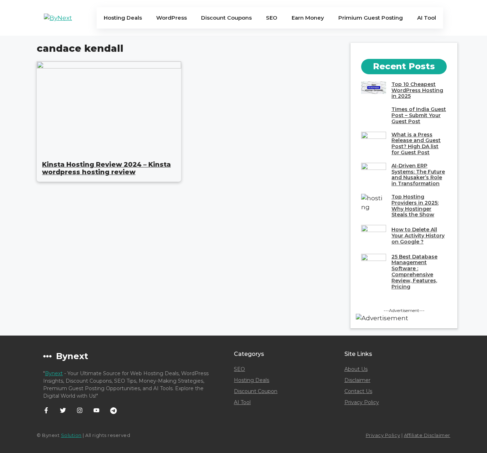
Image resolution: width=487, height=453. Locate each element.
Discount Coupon (255, 391)
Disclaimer (357, 380)
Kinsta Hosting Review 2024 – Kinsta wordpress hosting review (106, 168)
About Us (356, 369)
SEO (271, 17)
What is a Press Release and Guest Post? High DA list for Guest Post (416, 143)
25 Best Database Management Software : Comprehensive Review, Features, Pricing (414, 271)
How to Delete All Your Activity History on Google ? (418, 235)
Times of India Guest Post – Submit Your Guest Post (418, 115)
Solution (71, 435)
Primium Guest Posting (370, 17)
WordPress (171, 17)
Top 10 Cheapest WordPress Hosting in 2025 (417, 90)
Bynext (54, 373)
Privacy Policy (361, 402)
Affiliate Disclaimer (427, 435)
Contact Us (358, 391)
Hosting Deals (123, 17)
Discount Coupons (226, 17)
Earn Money (308, 17)
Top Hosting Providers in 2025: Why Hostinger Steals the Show (415, 205)
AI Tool (426, 17)
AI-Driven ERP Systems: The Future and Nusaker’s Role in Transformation (418, 174)
